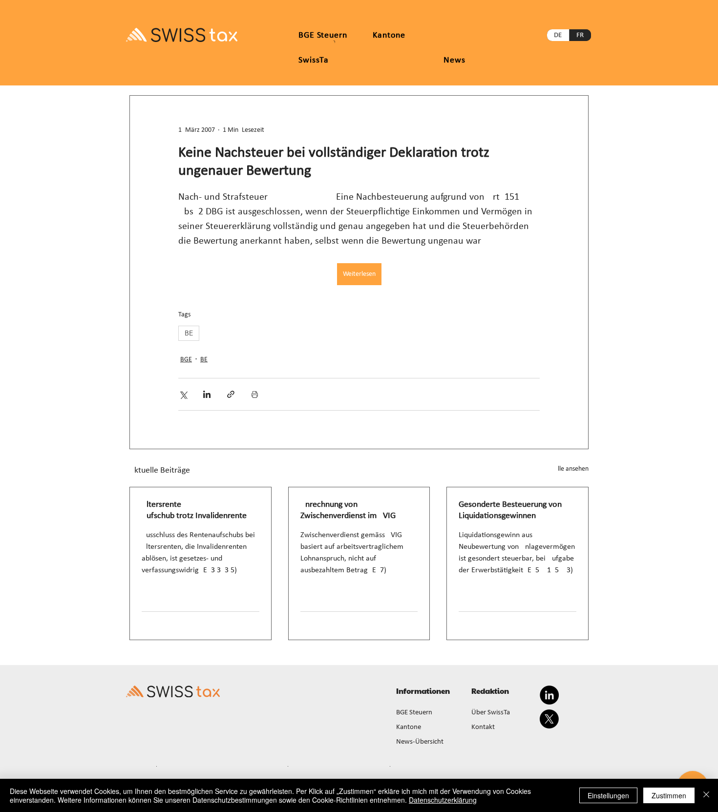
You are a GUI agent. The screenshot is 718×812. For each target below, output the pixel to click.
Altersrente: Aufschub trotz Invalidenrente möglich (194, 510)
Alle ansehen (571, 469)
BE (189, 333)
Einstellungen (608, 795)
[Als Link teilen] (230, 394)
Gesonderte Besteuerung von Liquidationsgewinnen (510, 510)
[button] (389, 35)
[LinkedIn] (549, 695)
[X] (549, 719)
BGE (186, 359)
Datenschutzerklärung (443, 800)
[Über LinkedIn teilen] (206, 394)
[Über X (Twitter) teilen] (183, 394)
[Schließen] (706, 795)
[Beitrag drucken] (254, 394)
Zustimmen (669, 795)
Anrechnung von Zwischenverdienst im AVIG (348, 510)
